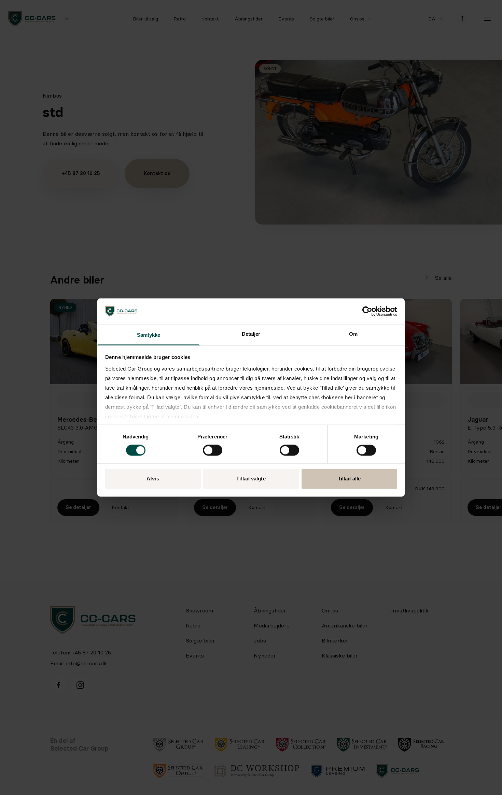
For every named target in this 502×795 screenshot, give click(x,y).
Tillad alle (349, 478)
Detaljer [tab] (251, 334)
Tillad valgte (250, 478)
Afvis (153, 478)
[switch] (212, 450)
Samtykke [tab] (149, 335)
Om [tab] (353, 334)
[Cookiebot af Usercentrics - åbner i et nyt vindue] (367, 311)
